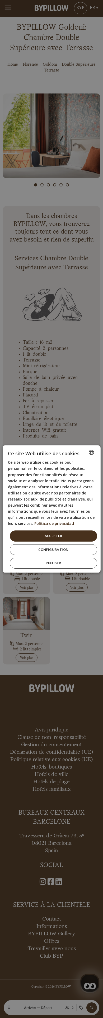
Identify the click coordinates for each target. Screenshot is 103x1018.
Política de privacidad (54, 523)
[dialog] (52, 509)
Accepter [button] (53, 536)
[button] (53, 549)
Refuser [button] (53, 563)
